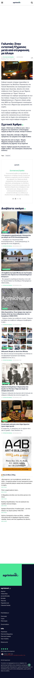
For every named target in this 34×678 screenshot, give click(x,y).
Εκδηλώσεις (6, 269)
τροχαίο (8, 155)
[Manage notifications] (29, 665)
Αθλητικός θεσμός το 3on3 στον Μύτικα (14, 351)
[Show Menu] (2, 2)
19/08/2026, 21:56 (17, 285)
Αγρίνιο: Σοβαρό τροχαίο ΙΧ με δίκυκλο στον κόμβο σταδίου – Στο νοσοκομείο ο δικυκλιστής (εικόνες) (16, 148)
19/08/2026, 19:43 (17, 324)
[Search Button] (32, 2)
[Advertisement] (17, 23)
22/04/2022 (20, 57)
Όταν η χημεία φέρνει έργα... (10, 490)
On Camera (6, 383)
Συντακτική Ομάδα (8, 57)
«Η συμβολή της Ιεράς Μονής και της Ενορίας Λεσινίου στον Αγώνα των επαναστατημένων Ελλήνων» (16, 274)
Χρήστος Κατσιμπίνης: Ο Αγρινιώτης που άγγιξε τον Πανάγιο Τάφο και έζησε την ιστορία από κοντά (14, 389)
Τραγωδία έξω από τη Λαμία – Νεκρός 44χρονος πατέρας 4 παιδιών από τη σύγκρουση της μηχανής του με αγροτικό (14, 141)
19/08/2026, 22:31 (17, 246)
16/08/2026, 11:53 (17, 360)
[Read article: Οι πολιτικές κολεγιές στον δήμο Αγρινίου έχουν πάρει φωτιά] (17, 411)
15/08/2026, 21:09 (17, 397)
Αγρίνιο (5, 231)
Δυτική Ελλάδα (7, 348)
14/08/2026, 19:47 (17, 433)
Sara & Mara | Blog (9, 475)
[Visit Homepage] (17, 2)
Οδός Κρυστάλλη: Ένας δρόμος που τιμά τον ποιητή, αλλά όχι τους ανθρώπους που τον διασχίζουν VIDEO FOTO (16, 314)
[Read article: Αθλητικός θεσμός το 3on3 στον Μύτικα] (17, 338)
